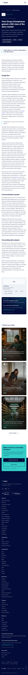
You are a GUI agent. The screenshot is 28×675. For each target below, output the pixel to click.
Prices (20, 39)
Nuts (3, 569)
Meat (3, 567)
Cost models (4, 526)
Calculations (4, 528)
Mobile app (4, 534)
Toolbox (3, 532)
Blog (3, 618)
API (2, 539)
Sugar (3, 559)
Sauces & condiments (6, 592)
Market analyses (5, 522)
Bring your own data (6, 545)
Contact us (4, 608)
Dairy (15, 39)
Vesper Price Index (6, 500)
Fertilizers (4, 563)
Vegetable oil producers (7, 596)
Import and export (6, 520)
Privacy (3, 662)
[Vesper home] (5, 2)
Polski (23, 668)
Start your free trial (13, 460)
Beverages (4, 561)
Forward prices (5, 510)
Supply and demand (6, 518)
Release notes (5, 630)
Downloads (4, 624)
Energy (3, 573)
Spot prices (4, 508)
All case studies (12, 433)
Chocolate (4, 581)
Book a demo (14, 464)
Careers (3, 606)
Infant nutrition (5, 586)
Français (14, 668)
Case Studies (7, 10)
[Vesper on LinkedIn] (3, 489)
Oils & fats (4, 555)
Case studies (4, 622)
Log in (3, 656)
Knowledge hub (5, 626)
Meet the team (5, 604)
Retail (3, 590)
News (3, 524)
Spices (3, 571)
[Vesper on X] (9, 489)
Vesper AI (4, 502)
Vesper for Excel (5, 541)
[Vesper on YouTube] (6, 489)
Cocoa (3, 557)
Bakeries (3, 579)
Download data (5, 543)
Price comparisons (6, 516)
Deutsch (9, 668)
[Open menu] (25, 2)
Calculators (4, 628)
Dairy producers (5, 584)
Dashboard (4, 530)
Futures (3, 512)
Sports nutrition (5, 594)
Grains (3, 553)
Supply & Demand (8, 293)
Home (3, 10)
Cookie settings (13, 663)
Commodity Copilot (6, 504)
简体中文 (26, 668)
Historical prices (5, 514)
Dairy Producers (7, 39)
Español (19, 668)
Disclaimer (16, 662)
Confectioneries (5, 582)
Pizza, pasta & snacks (6, 588)
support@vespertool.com (9, 309)
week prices (16, 177)
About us (4, 602)
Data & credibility (5, 612)
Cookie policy (9, 662)
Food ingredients (5, 565)
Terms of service (5, 663)
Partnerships (4, 610)
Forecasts (4, 506)
